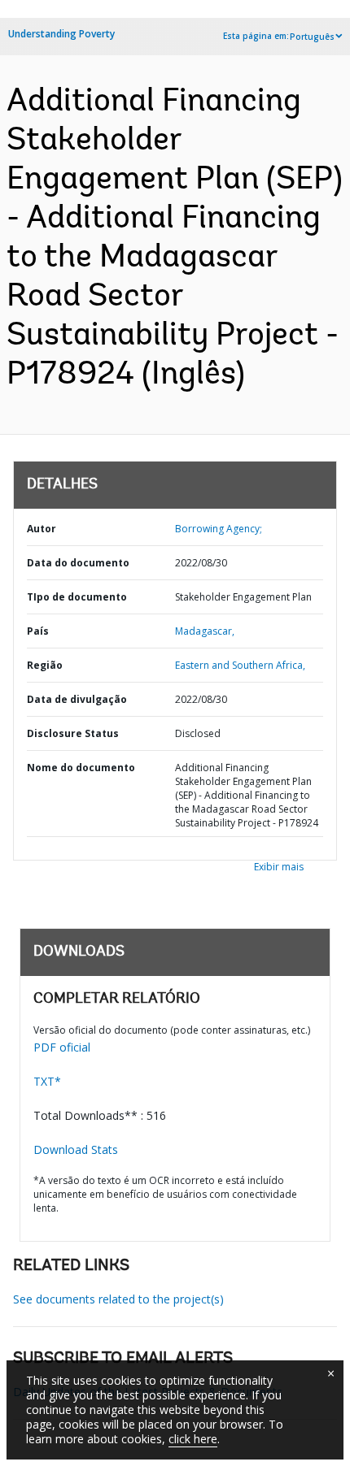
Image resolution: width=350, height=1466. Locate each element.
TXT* (47, 1081)
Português (312, 36)
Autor (41, 529)
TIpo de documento (77, 597)
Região (45, 665)
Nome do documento (81, 767)
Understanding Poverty (61, 34)
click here (192, 1438)
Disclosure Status (73, 733)
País (38, 631)
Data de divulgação (77, 699)
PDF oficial (61, 1047)
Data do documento (78, 563)
